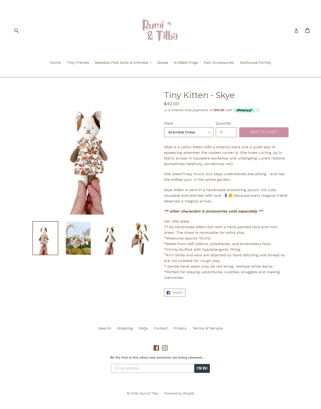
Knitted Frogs (186, 62)
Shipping (125, 328)
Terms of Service (207, 328)
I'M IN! (202, 368)
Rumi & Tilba (149, 393)
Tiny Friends (78, 62)
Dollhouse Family (255, 62)
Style (168, 123)
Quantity (223, 123)
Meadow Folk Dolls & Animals (124, 62)
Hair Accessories (219, 62)
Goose (162, 62)
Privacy (180, 328)
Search (104, 328)
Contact (161, 328)
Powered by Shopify (179, 393)
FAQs (143, 328)
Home (55, 62)
